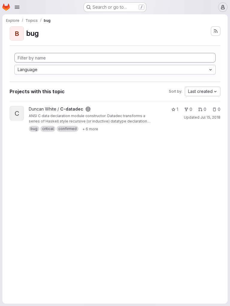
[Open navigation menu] (17, 7)
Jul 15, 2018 (210, 117)
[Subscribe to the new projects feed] (215, 31)
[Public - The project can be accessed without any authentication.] (88, 109)
